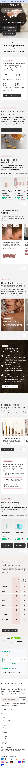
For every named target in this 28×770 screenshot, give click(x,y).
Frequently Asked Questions (5, 739)
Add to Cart (7, 545)
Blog (2, 734)
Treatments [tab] (4, 515)
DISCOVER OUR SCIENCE (11, 95)
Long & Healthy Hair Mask (19, 533)
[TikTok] (8, 709)
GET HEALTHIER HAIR (9, 386)
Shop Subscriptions (9, 27)
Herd (8, 752)
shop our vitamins (8, 630)
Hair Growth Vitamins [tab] (22, 173)
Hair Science (4, 727)
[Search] (5, 5)
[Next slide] (25, 203)
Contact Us (4, 736)
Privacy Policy (4, 756)
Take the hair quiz (9, 33)
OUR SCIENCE (6, 449)
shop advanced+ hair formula (11, 130)
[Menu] (2, 5)
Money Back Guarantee (4, 743)
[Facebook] (1, 709)
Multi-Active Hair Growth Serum (6, 533)
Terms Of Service (14, 756)
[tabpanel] (14, 191)
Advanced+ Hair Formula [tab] (7, 173)
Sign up (23, 699)
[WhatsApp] (11, 709)
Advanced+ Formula (6, 730)
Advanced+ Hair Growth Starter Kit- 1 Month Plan (7, 192)
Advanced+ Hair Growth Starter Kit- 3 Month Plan (20, 192)
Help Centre (4, 732)
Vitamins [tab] (11, 515)
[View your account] (22, 5)
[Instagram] (5, 709)
